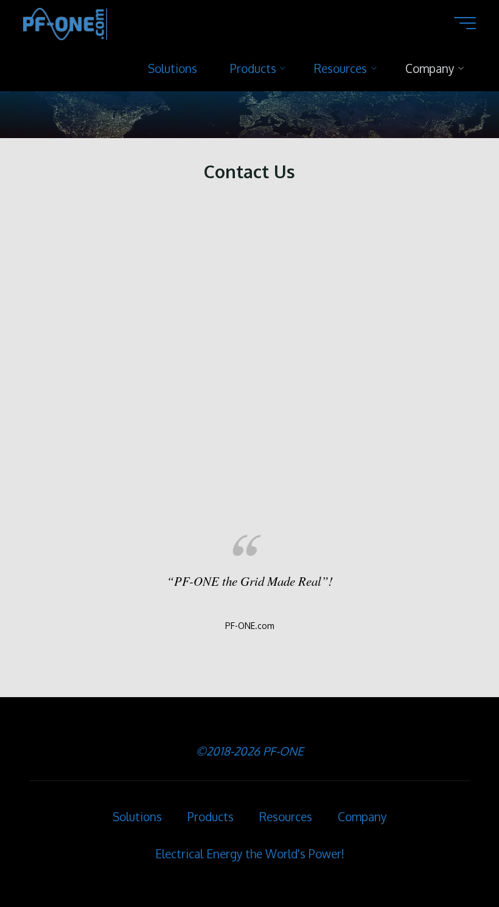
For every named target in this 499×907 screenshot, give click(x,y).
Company (362, 816)
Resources (285, 816)
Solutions (137, 816)
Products (210, 816)
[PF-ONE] (65, 22)
